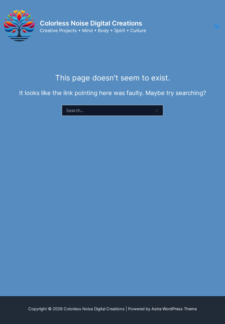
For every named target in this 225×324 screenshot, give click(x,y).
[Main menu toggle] (216, 26)
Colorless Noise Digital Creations (91, 23)
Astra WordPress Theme (174, 308)
